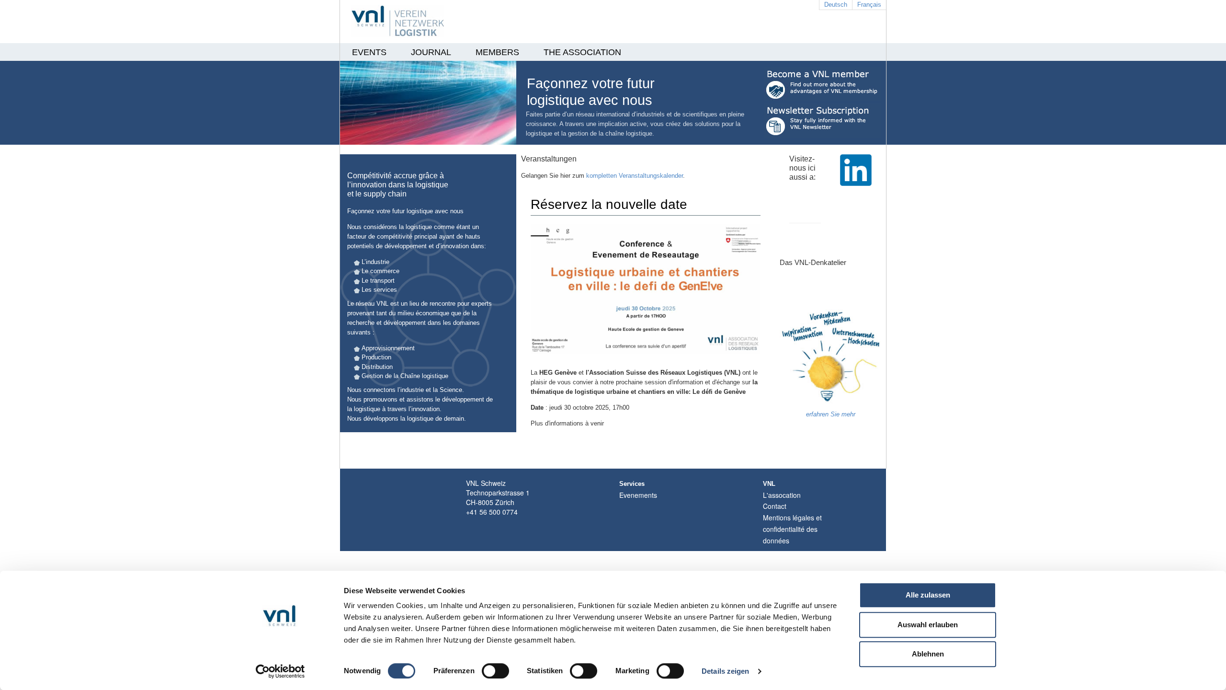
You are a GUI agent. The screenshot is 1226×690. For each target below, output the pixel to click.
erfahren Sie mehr (830, 414)
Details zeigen (725, 671)
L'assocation (782, 495)
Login (784, 546)
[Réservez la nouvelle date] (646, 295)
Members (497, 52)
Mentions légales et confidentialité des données (792, 529)
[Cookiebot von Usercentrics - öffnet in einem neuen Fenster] (280, 671)
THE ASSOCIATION (582, 52)
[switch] (495, 670)
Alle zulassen (928, 595)
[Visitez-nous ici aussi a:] (856, 176)
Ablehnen (928, 654)
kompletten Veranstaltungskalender (634, 175)
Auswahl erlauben (927, 625)
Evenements (638, 495)
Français (869, 4)
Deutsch (835, 4)
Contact (774, 506)
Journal (431, 52)
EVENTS (369, 52)
